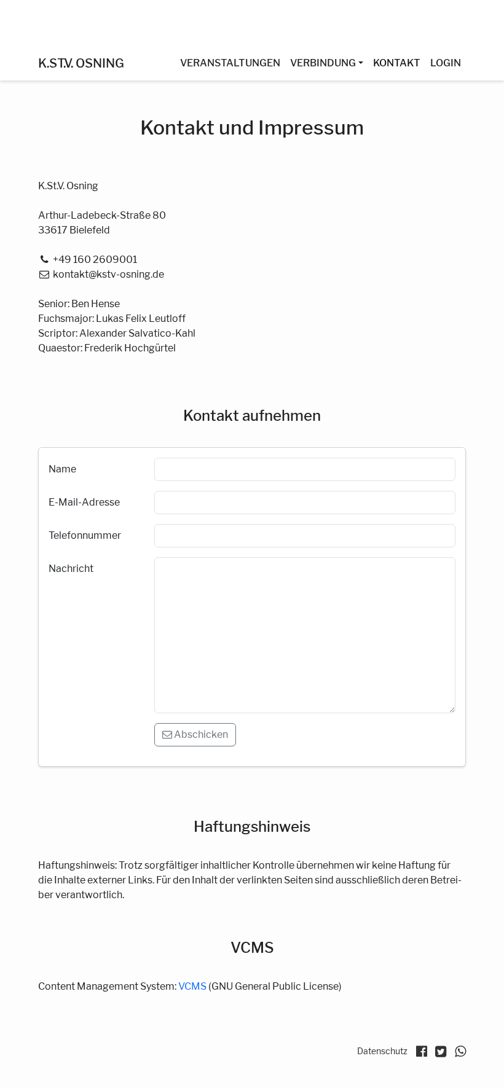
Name (62, 469)
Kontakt (396, 63)
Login (445, 63)
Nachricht (71, 568)
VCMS (192, 986)
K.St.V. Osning (81, 63)
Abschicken (200, 734)
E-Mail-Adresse (84, 502)
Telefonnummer (85, 535)
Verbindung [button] (323, 63)
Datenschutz (382, 1051)
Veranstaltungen (230, 63)
